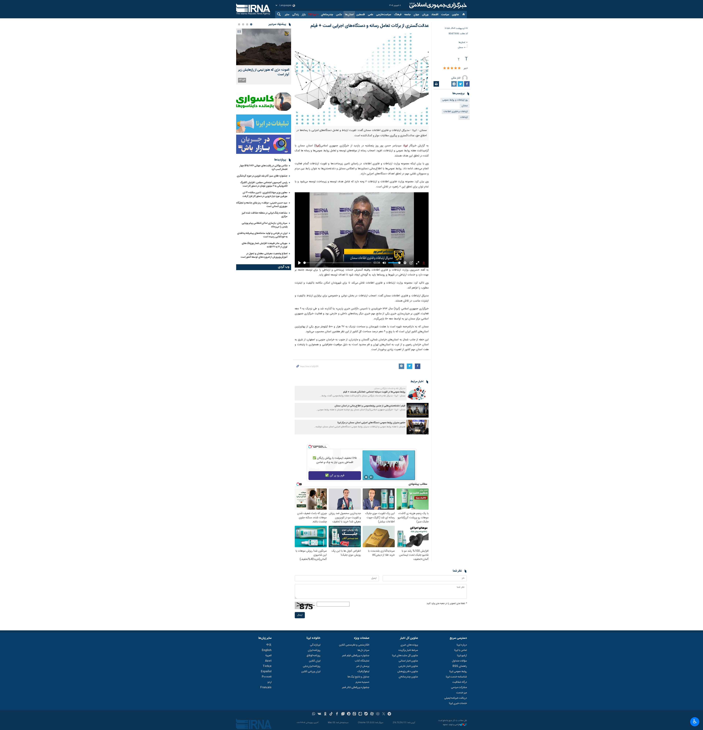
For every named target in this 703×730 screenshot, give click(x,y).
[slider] (337, 262)
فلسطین (360, 14)
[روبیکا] (377, 714)
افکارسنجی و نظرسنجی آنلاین (354, 645)
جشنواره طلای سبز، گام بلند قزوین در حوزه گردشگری (262, 176)
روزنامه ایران (314, 650)
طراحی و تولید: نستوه (451, 724)
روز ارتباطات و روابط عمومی (455, 100)
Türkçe (267, 666)
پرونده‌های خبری (409, 645)
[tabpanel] (263, 56)
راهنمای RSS (460, 666)
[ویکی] (319, 714)
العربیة (268, 655)
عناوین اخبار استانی (408, 661)
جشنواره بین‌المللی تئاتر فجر (355, 687)
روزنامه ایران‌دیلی (311, 666)
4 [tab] (239, 24)
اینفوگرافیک (363, 671)
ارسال (299, 615)
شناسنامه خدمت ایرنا (456, 677)
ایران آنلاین (314, 661)
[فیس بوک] (336, 714)
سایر (287, 14)
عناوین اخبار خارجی (408, 666)
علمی (370, 14)
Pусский (266, 677)
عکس (339, 14)
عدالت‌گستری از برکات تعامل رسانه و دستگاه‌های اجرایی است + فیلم (369, 25)
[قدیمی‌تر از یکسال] (418, 393)
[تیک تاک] (331, 714)
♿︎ (695, 721)
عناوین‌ (455, 14)
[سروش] (348, 714)
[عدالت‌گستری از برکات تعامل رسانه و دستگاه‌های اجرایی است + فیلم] (362, 79)
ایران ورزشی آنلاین (310, 671)
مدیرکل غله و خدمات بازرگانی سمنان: (389, 388)
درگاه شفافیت (459, 682)
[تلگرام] (389, 714)
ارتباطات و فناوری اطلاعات (456, 112)
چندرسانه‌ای (327, 14)
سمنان (460, 47)
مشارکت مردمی (459, 687)
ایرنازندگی (315, 645)
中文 (268, 645)
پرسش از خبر (362, 666)
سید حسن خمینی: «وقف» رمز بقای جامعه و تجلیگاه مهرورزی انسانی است (261, 204)
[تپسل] (310, 447)
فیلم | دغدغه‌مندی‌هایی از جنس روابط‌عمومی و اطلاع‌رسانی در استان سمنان (369, 406)
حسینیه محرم (362, 682)
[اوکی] (325, 714)
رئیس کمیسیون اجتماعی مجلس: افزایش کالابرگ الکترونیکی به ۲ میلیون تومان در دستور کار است (263, 184)
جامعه (407, 14)
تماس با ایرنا (460, 650)
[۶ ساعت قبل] (263, 47)
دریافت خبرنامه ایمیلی (455, 698)
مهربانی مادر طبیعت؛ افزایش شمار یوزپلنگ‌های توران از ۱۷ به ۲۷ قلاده (264, 245)
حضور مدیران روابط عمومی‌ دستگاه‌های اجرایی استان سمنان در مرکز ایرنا (371, 423)
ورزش (425, 14)
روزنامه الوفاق (313, 655)
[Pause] (366, 477)
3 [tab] (243, 24)
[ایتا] (354, 714)
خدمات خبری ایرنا (458, 703)
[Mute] (371, 477)
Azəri (268, 661)
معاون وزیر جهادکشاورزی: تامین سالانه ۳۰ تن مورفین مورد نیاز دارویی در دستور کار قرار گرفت (265, 194)
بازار (304, 14)
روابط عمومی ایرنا (458, 671)
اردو (269, 682)
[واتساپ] (313, 714)
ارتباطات (464, 117)
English (266, 650)
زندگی (295, 14)
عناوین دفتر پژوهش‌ (407, 671)
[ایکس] (383, 714)
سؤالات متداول (459, 661)
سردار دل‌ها (363, 650)
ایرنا (437, 5)
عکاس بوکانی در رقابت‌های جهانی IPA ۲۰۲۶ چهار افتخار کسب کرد (263, 167)
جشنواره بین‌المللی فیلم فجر (355, 655)
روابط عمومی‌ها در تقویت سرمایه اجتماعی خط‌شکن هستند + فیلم (374, 392)
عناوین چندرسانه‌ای (408, 677)
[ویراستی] (342, 714)
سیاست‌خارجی (383, 14)
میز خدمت (461, 693)
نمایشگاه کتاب (362, 661)
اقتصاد (434, 14)
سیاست (445, 14)
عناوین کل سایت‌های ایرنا (405, 655)
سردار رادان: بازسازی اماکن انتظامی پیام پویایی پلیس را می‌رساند (264, 225)
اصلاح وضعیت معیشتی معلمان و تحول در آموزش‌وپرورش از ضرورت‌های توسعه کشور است (264, 255)
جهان (416, 14)
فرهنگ (397, 14)
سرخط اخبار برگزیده (408, 650)
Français (265, 687)
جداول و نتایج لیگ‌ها (358, 677)
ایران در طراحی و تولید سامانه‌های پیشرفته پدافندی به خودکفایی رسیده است (262, 235)
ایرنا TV (312, 14)
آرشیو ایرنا (462, 655)
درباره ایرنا (462, 645)
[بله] (366, 714)
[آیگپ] (360, 714)
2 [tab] (247, 24)
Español (266, 671)
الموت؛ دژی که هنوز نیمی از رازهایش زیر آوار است (263, 72)
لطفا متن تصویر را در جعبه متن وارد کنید (447, 603)
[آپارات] (371, 714)
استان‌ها (349, 14)
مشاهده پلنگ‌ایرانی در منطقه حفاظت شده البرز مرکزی (264, 214)
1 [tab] (251, 24)
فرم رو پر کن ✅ (334, 475)
